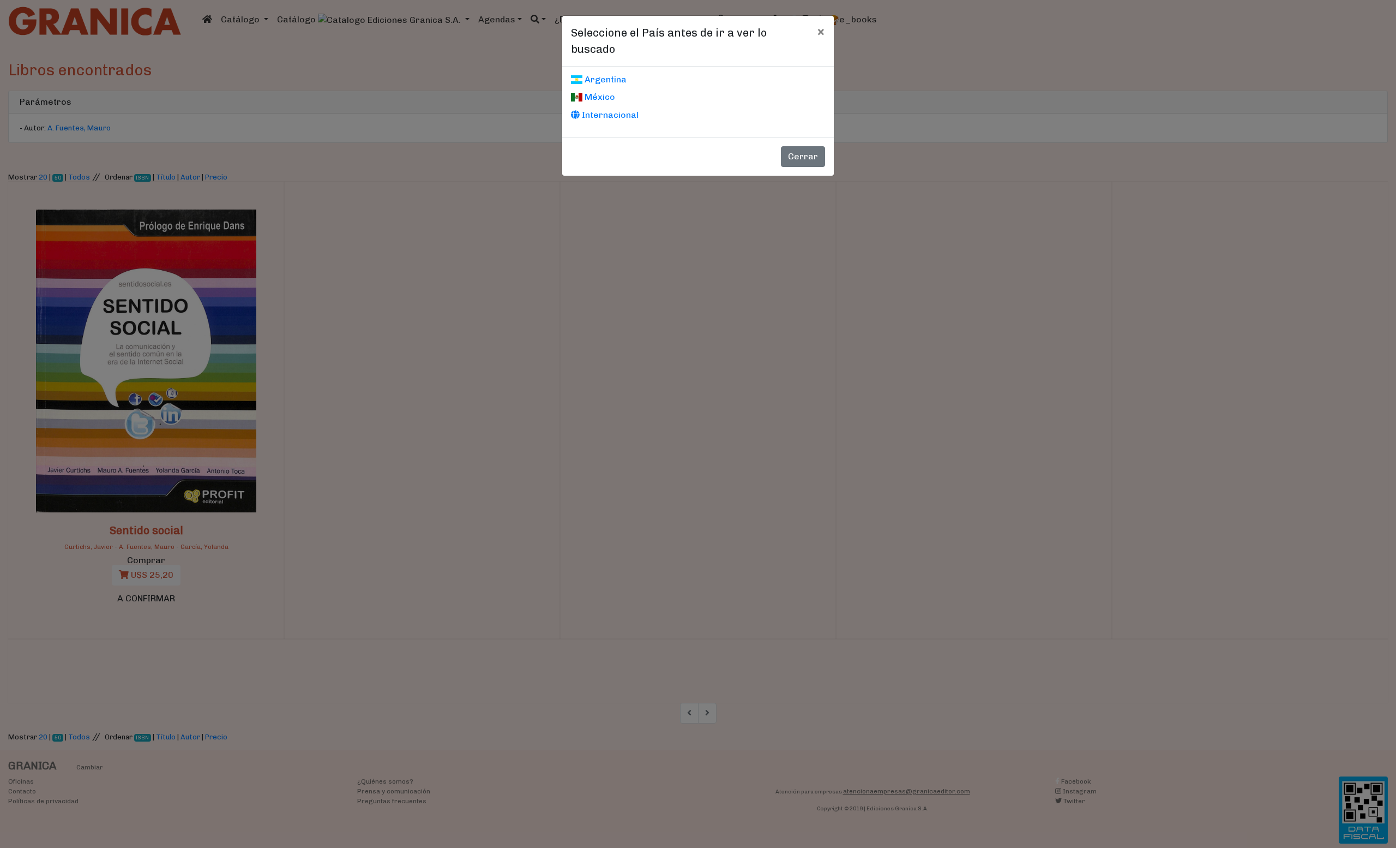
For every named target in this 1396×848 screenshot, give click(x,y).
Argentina (604, 79)
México (598, 97)
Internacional (609, 115)
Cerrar (803, 156)
